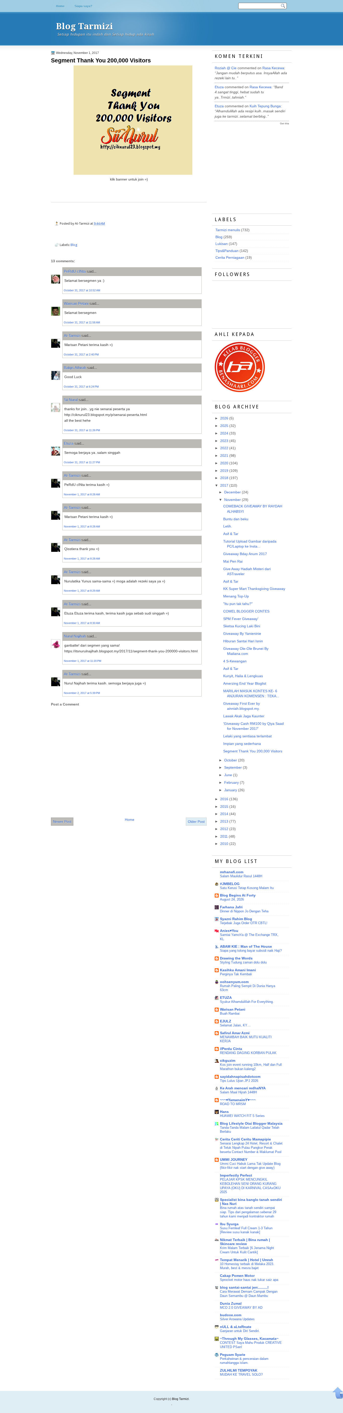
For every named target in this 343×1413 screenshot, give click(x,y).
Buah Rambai (230, 1013)
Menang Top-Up (236, 596)
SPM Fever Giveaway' (240, 619)
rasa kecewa (273, 68)
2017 (224, 485)
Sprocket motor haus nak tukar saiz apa (249, 1280)
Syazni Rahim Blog (236, 919)
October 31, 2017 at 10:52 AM (82, 290)
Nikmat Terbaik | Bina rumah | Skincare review (245, 1242)
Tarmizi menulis (227, 230)
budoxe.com (230, 1315)
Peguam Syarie (232, 1355)
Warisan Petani (76, 303)
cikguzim (227, 1061)
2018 (224, 478)
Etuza (68, 443)
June (228, 775)
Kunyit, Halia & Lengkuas (243, 676)
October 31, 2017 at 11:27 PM (82, 462)
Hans (224, 1112)
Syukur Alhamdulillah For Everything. (247, 1002)
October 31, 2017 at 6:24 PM (81, 386)
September (233, 767)
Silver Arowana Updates (237, 1319)
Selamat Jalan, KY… (235, 1025)
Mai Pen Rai (233, 561)
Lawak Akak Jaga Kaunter (243, 716)
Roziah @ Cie (226, 68)
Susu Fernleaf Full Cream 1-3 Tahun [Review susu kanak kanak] (246, 1230)
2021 (224, 456)
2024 (224, 433)
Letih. (227, 526)
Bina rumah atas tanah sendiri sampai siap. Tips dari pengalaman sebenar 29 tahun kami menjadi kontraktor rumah (248, 1212)
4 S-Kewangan (235, 661)
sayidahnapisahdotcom (240, 1077)
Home (60, 6)
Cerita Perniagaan (229, 257)
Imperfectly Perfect (236, 1175)
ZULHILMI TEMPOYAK (238, 1370)
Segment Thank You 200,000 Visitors (101, 60)
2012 (224, 829)
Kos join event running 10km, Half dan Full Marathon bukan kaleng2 (251, 1067)
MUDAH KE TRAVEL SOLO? (241, 1374)
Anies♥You (229, 931)
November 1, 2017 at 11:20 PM (82, 660)
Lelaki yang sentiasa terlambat (247, 736)
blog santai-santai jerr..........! (244, 1287)
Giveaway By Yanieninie (242, 634)
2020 (224, 463)
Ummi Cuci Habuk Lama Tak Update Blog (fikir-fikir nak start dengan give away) (250, 1166)
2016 (224, 799)
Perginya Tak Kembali (236, 974)
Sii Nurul (71, 400)
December (232, 492)
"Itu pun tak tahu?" (238, 604)
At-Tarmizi (72, 335)
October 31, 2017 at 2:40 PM (81, 354)
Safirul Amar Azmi (235, 1033)
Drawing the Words (236, 958)
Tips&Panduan (227, 251)
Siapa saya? (83, 6)
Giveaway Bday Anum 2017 (245, 554)
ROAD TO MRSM (233, 1104)
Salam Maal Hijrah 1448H (238, 1092)
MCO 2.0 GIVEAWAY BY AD (241, 1307)
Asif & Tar (230, 534)
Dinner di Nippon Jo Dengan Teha (244, 911)
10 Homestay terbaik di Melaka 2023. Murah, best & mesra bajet (247, 1266)
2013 (224, 821)
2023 (224, 441)
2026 (224, 418)
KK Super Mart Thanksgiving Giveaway (254, 589)
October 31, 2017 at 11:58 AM (82, 322)
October (230, 760)
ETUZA (226, 998)
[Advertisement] (252, 164)
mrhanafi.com (231, 872)
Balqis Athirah (75, 368)
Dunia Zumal (231, 1303)
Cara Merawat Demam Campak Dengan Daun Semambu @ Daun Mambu (248, 1294)
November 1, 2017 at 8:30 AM (82, 623)
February (231, 782)
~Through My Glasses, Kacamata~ (249, 1339)
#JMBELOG (230, 884)
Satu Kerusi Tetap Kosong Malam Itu (247, 888)
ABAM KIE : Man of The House (246, 946)
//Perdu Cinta (231, 1049)
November (232, 500)
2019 (224, 471)
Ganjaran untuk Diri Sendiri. (240, 1331)
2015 (224, 807)
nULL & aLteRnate (235, 1327)
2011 (224, 836)
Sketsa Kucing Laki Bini (241, 626)
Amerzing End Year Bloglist (244, 683)
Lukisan (221, 244)
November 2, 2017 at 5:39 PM (82, 692)
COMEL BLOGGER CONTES (246, 611)
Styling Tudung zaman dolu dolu (243, 962)
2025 (224, 426)
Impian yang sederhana (242, 744)
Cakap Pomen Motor (237, 1276)
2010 (224, 844)
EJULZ (225, 1021)
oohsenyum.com (234, 982)
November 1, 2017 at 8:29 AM (82, 590)
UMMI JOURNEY (233, 1160)
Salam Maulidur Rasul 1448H (241, 876)
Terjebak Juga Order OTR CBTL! (243, 923)
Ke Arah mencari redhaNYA (243, 1088)
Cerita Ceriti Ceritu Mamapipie (245, 1139)
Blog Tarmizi (84, 26)
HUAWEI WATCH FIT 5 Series (242, 1116)
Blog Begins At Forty (238, 895)
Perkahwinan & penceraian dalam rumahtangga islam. (244, 1361)
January (230, 790)
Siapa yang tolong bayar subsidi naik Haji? (251, 950)
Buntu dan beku (235, 519)
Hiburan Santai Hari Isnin (243, 641)
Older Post (196, 822)
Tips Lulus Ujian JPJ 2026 (239, 1081)
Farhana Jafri (231, 907)
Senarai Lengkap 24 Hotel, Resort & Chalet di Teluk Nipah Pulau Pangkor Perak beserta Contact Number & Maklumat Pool (251, 1147)
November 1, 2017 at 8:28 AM (82, 494)
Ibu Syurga (229, 1224)
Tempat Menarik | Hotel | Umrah (246, 1260)
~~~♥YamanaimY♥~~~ (238, 1100)
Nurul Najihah (75, 636)
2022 (224, 448)
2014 (224, 814)
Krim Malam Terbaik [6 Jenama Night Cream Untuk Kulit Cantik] (247, 1250)
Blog (74, 245)
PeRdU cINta (75, 271)
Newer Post (62, 822)
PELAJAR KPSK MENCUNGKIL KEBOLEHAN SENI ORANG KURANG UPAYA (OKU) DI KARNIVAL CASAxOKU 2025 (250, 1186)
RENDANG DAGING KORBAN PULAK (248, 1053)
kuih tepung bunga (265, 106)
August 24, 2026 (232, 899)
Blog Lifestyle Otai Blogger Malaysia (251, 1123)
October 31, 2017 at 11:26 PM (82, 430)
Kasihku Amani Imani (238, 970)
